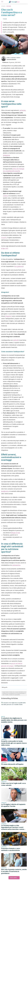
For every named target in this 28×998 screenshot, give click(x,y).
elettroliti (15, 340)
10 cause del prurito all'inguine (12, 764)
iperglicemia (5, 491)
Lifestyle (3, 6)
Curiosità (9, 6)
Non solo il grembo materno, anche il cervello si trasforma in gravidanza (14, 871)
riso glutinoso (19, 266)
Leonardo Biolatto (11, 59)
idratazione (6, 155)
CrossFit (3, 237)
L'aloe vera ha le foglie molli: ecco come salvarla (13, 784)
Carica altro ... (14, 877)
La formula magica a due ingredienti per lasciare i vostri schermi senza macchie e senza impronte (12, 827)
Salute (3, 716)
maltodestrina (16, 565)
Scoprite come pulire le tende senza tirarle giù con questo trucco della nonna (14, 743)
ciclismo (5, 196)
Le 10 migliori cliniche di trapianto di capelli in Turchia (13, 805)
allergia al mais (15, 532)
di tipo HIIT (4, 248)
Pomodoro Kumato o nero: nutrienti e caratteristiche (10, 849)
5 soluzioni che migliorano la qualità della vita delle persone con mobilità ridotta (14, 720)
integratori (8, 316)
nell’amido (22, 110)
